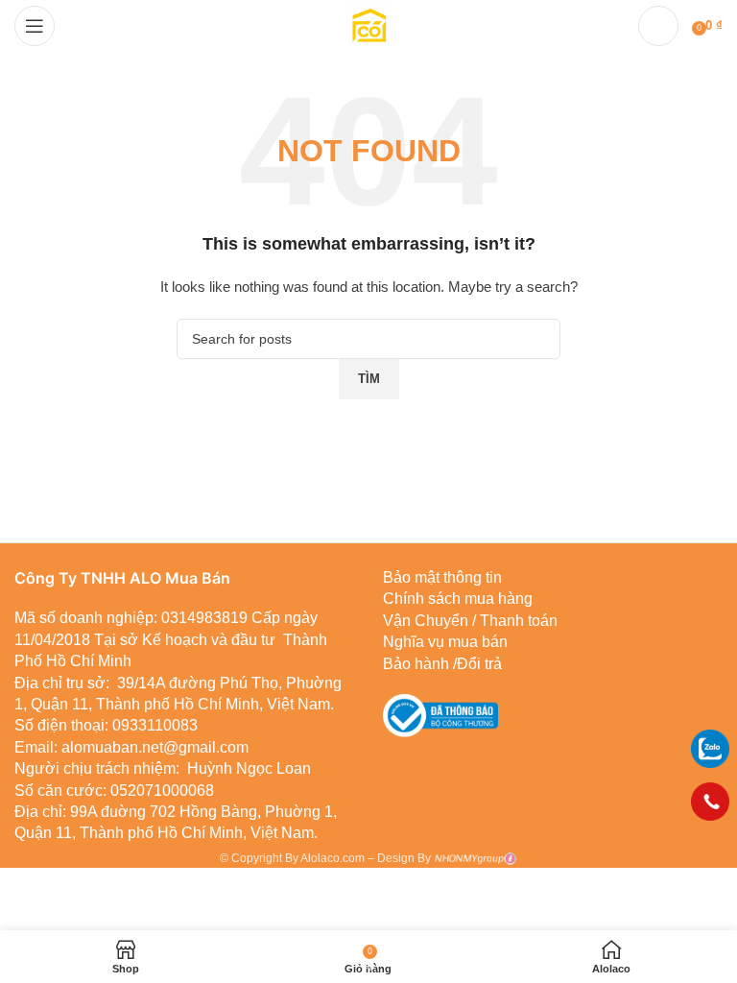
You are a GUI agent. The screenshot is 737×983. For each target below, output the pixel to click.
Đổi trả (479, 664)
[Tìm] (658, 26)
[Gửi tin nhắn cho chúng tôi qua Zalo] (710, 747)
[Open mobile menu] (34, 26)
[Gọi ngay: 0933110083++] (710, 801)
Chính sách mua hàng (458, 598)
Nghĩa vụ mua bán (445, 642)
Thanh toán (517, 620)
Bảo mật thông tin (442, 577)
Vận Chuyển (425, 620)
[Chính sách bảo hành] (470, 620)
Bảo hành (416, 664)
